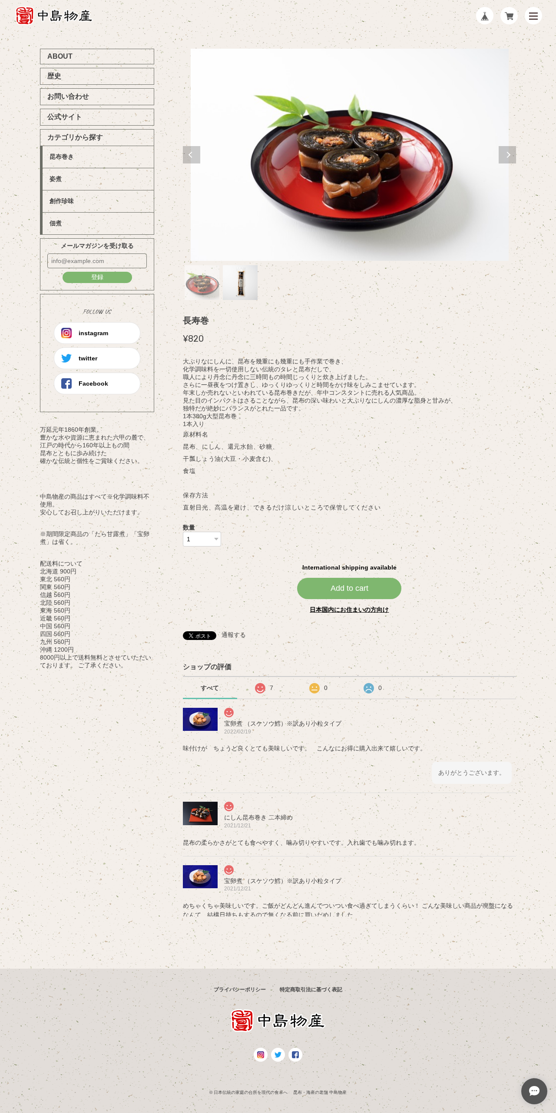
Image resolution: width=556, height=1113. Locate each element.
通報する (234, 634)
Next (507, 154)
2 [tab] (240, 282)
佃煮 (56, 223)
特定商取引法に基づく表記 (311, 989)
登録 (97, 276)
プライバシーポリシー (240, 989)
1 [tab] (202, 282)
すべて (210, 687)
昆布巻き (62, 156)
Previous (191, 154)
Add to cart (349, 588)
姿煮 (56, 178)
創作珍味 (62, 200)
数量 (189, 527)
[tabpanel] (349, 155)
